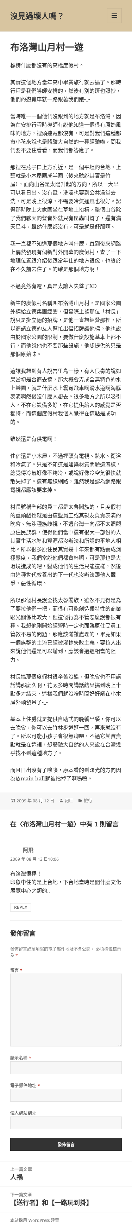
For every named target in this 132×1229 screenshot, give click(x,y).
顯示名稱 (21, 1058)
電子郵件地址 (25, 1086)
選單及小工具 (114, 15)
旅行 (88, 801)
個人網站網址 (23, 1113)
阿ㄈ (69, 801)
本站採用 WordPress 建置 (34, 1220)
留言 (16, 970)
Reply (20, 907)
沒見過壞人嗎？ (37, 15)
